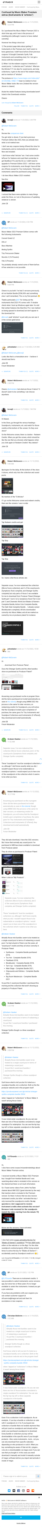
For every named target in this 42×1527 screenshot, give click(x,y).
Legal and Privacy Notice (8, 1513)
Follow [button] (16, 106)
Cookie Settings (21, 1523)
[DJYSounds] (4, 1157)
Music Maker (20, 7)
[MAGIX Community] (8, 2)
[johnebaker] (4, 348)
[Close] (39, 1497)
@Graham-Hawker (8, 934)
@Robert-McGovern (9, 126)
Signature (7, 213)
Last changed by (12, 103)
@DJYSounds (7, 1278)
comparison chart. (17, 133)
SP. (9, 222)
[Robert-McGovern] (4, 23)
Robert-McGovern (15, 22)
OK (21, 1517)
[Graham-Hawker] (4, 740)
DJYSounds (12, 1156)
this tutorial (12, 702)
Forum (4, 7)
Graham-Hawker (14, 739)
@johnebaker (12, 389)
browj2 (10, 120)
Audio (11, 7)
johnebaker (12, 347)
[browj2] (4, 121)
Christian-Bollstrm (15, 1316)
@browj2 (5, 317)
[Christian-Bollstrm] (4, 1316)
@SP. (18, 300)
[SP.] (4, 223)
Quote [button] (31, 106)
